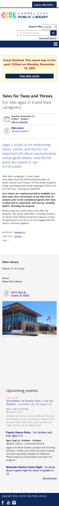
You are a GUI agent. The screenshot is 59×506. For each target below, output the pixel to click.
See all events (50, 478)
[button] (55, 44)
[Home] (25, 15)
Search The (35, 26)
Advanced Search (48, 38)
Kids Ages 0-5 (20, 232)
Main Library (17, 128)
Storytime (18, 236)
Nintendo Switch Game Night (31, 470)
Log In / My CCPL (43, 4)
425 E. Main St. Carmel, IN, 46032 (20, 294)
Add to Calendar (19, 122)
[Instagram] (14, 502)
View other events (29, 76)
